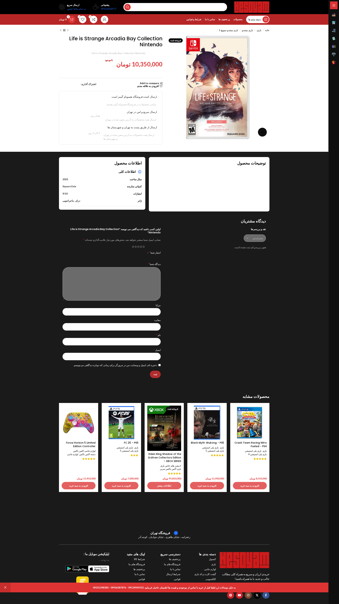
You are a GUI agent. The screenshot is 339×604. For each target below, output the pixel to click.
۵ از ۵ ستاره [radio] (133, 246)
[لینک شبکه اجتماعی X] (74, 84)
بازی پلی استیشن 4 (257, 454)
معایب (157, 320)
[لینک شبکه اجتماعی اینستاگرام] (248, 595)
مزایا (158, 305)
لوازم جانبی (72, 454)
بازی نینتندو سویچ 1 (228, 30)
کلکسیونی (211, 579)
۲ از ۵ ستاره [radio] (141, 246)
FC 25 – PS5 (131, 442)
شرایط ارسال (173, 574)
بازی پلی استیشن (253, 450)
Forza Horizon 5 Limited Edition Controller (81, 444)
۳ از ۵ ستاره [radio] (138, 246)
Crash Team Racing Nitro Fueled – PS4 (250, 444)
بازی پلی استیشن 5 (215, 450)
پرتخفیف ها (174, 559)
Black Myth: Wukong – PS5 (207, 442)
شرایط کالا (139, 559)
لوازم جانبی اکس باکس (84, 450)
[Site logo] (251, 6)
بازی (259, 30)
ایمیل (157, 349)
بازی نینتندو (247, 30)
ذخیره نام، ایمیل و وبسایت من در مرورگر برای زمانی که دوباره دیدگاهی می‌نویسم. (115, 365)
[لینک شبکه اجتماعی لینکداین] (66, 84)
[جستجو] (127, 7)
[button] (250, 485)
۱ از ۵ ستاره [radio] (143, 246)
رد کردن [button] (5, 587)
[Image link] (244, 559)
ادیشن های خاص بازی (170, 465)
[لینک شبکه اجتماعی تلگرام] (61, 84)
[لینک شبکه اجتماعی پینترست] (70, 84)
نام (158, 335)
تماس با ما (175, 569)
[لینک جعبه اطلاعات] (164, 533)
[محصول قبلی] (68, 30)
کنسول (212, 559)
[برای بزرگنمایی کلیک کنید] (262, 132)
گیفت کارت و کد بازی (205, 574)
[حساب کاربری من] (104, 19)
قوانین (177, 579)
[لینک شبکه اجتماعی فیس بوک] (79, 84)
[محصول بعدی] (61, 30)
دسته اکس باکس (87, 454)
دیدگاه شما (154, 264)
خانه (267, 30)
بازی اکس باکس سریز (170, 468)
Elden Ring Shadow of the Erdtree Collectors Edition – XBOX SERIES (164, 457)
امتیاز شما (155, 252)
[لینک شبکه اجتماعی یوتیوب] (239, 595)
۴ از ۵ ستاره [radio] (135, 246)
